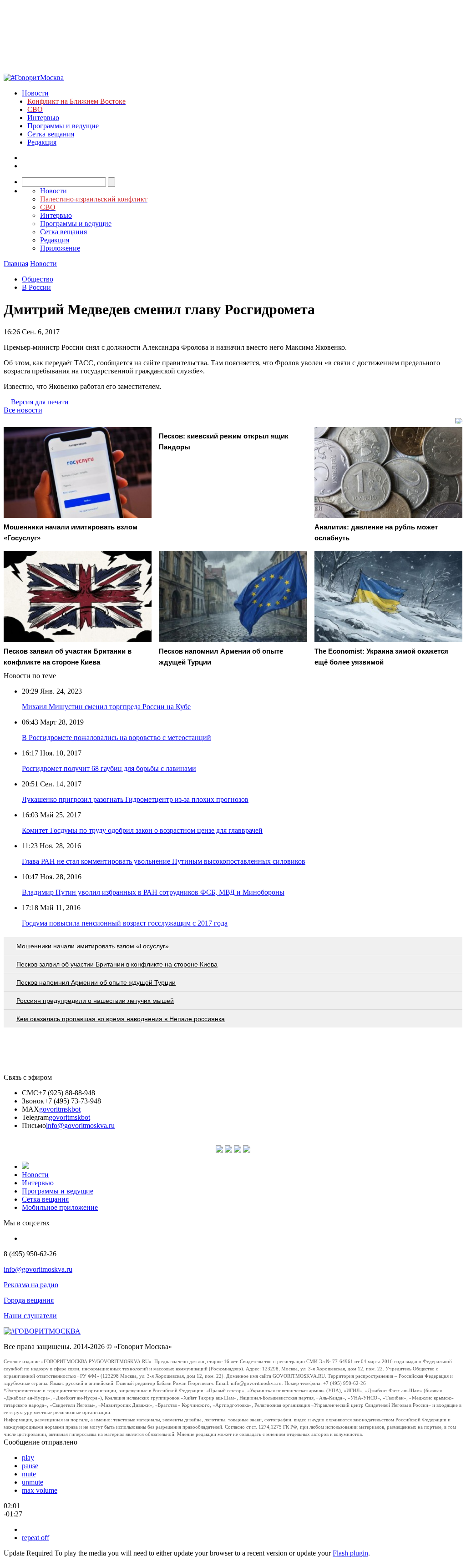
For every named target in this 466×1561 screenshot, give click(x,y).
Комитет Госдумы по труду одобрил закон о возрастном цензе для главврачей (142, 830)
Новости (35, 93)
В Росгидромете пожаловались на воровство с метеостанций (116, 737)
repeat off (35, 1537)
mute (29, 1474)
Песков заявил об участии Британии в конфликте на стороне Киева (117, 964)
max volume (39, 1490)
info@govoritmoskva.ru (80, 1125)
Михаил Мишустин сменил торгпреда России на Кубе (106, 706)
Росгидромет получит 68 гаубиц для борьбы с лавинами (109, 768)
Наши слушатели (30, 1315)
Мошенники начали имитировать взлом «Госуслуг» (92, 946)
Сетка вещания (50, 134)
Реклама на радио (31, 1285)
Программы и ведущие (63, 126)
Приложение (60, 248)
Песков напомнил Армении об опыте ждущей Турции (96, 982)
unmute (32, 1482)
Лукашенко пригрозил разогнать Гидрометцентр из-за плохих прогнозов (135, 799)
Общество (37, 279)
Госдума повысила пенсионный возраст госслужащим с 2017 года (125, 923)
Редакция (41, 142)
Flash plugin (350, 1553)
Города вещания (29, 1300)
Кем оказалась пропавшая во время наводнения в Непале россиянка (120, 1018)
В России (36, 287)
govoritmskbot (60, 1109)
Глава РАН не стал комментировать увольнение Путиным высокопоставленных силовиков (163, 861)
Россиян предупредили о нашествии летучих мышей (95, 1000)
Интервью (43, 117)
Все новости (23, 410)
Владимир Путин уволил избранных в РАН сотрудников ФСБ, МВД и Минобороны (153, 892)
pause (30, 1466)
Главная (16, 263)
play (28, 1457)
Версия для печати (40, 402)
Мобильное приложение (60, 1207)
